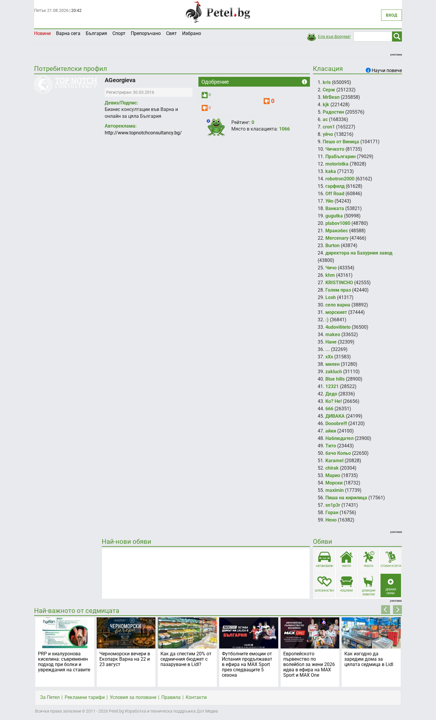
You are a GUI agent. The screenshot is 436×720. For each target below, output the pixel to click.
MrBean (331, 97)
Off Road (334, 193)
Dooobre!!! (336, 423)
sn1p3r (332, 505)
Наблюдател (339, 438)
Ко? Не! (333, 401)
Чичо (331, 268)
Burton (332, 245)
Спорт (118, 33)
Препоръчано (146, 33)
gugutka (334, 216)
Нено (331, 520)
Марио (332, 475)
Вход (391, 15)
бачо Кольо (338, 453)
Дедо (331, 394)
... (327, 349)
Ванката (334, 208)
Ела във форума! (334, 36)
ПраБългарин (340, 156)
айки (330, 431)
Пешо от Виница (341, 141)
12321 (332, 386)
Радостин (333, 112)
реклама (396, 54)
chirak (332, 468)
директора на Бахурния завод (358, 253)
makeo (332, 334)
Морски (334, 483)
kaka (330, 171)
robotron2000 (339, 179)
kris (327, 82)
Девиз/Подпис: (121, 103)
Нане (331, 342)
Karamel (334, 460)
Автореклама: (121, 126)
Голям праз (338, 290)
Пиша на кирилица (346, 497)
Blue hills (335, 379)
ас (325, 119)
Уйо (329, 201)
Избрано (191, 33)
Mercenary (337, 238)
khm (330, 275)
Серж (329, 90)
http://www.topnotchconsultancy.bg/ (143, 133)
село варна (337, 305)
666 (329, 408)
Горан (331, 512)
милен (332, 364)
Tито (330, 446)
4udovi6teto (338, 327)
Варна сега (68, 33)
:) (327, 319)
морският (336, 312)
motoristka (337, 164)
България (96, 33)
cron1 (329, 127)
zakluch (333, 371)
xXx (329, 357)
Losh (330, 297)
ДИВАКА (335, 416)
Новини (42, 33)
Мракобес (336, 230)
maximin (334, 490)
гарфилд (335, 186)
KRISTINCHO (339, 282)
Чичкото (334, 149)
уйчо (328, 134)
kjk (326, 104)
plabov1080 (337, 223)
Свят (171, 33)
